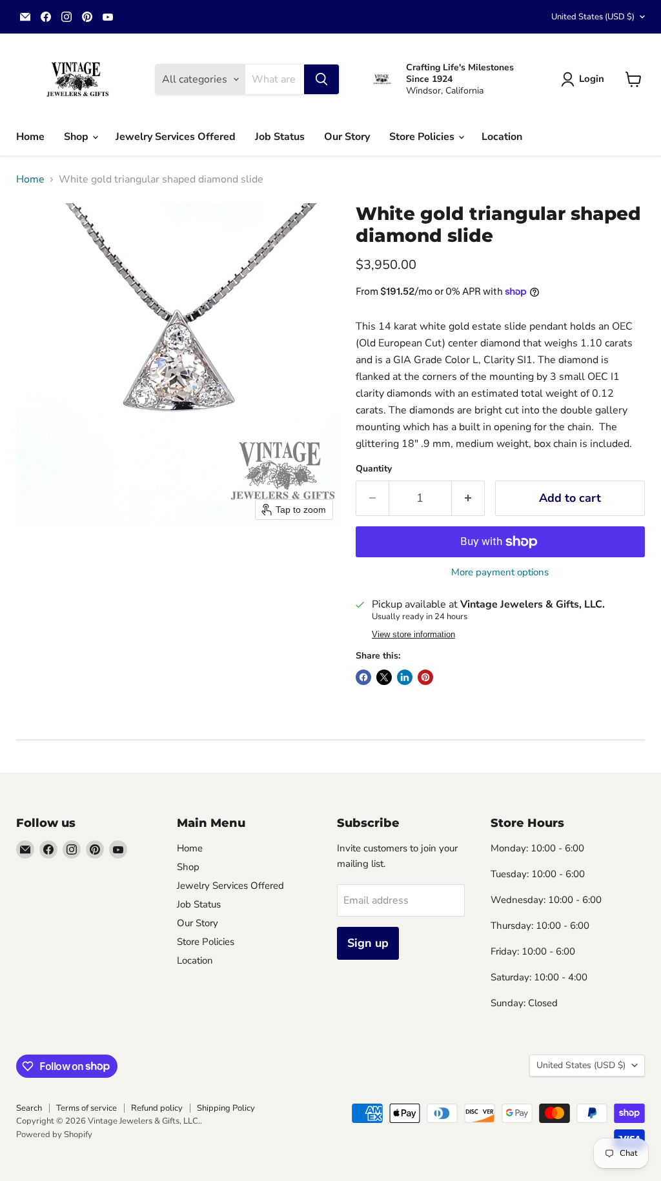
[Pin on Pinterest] (425, 677)
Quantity (374, 469)
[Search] (321, 79)
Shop (77, 137)
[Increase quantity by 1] (468, 498)
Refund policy (157, 1108)
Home (30, 137)
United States (593, 17)
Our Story (347, 137)
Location (502, 137)
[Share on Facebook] (363, 677)
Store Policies (423, 137)
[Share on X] (384, 677)
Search (29, 1108)
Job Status (280, 137)
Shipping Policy (226, 1108)
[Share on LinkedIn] (404, 677)
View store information (413, 634)
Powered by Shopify (54, 1134)
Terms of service (86, 1108)
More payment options (500, 572)
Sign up (368, 943)
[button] (585, 79)
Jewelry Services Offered (176, 137)
